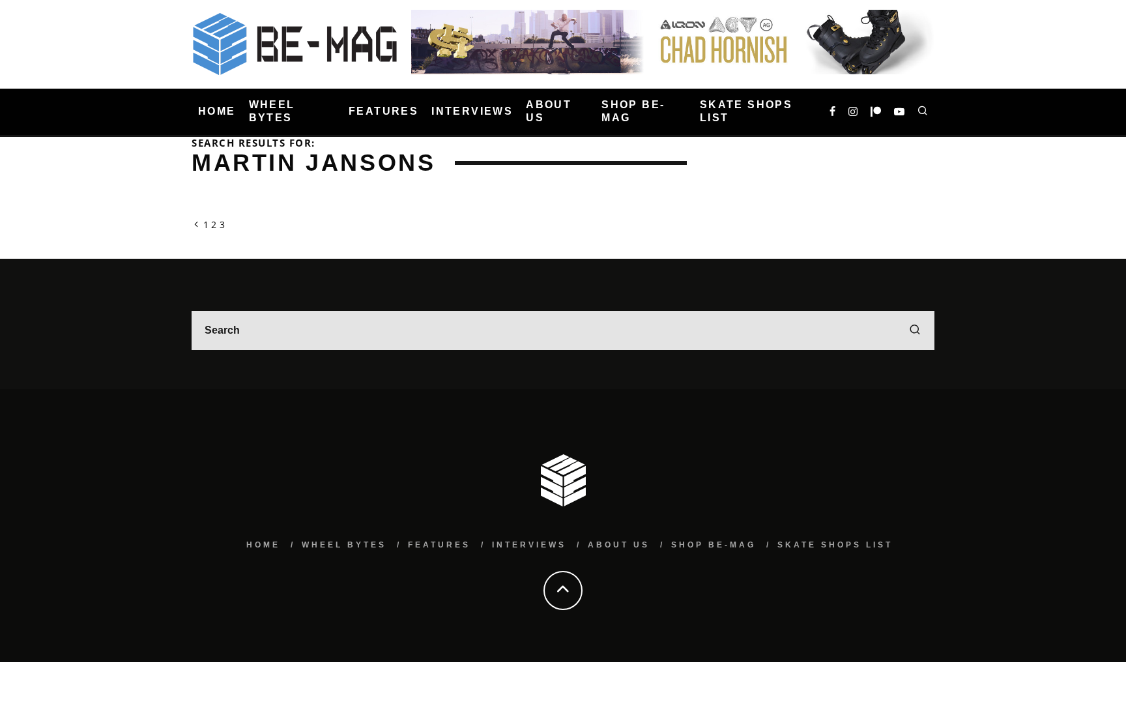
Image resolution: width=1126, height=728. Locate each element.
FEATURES (383, 111)
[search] (914, 330)
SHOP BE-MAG (633, 111)
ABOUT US (548, 111)
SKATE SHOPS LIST (746, 111)
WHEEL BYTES (272, 111)
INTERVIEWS (472, 111)
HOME (217, 111)
